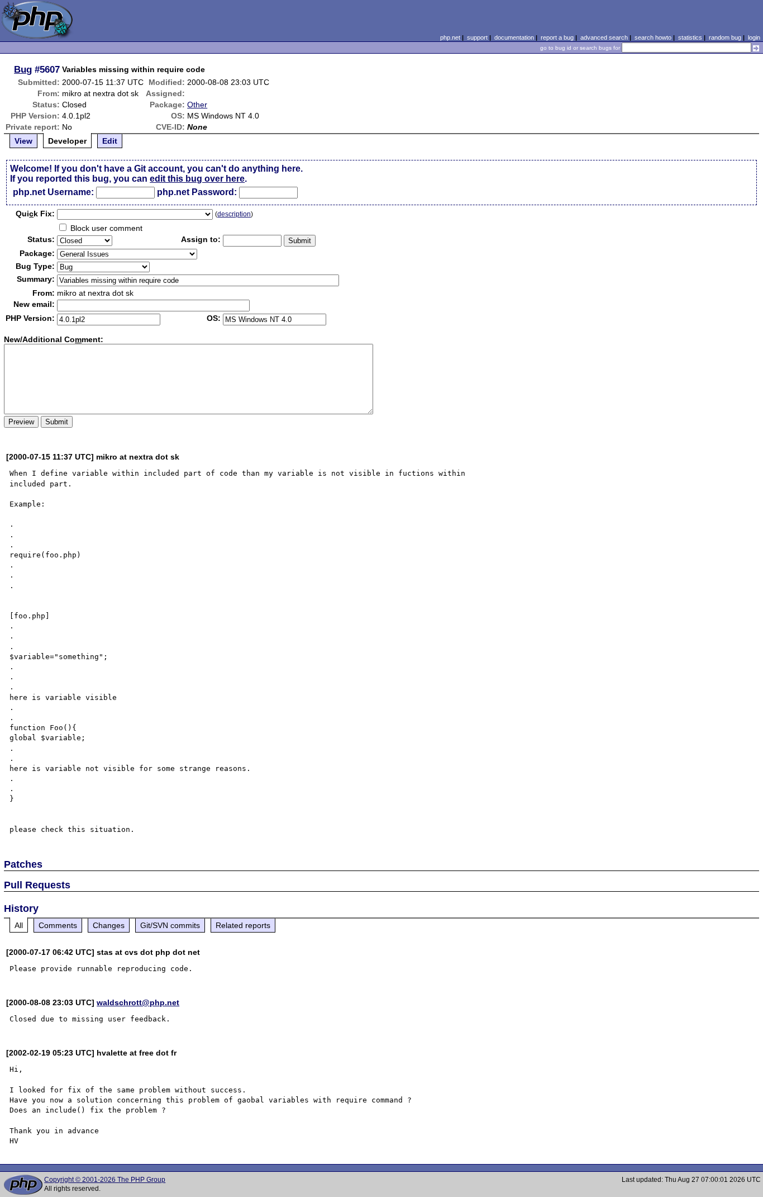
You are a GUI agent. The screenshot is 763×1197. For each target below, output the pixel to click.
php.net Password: (197, 192)
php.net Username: (53, 192)
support (477, 37)
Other (197, 104)
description (234, 214)
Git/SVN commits (170, 925)
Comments (58, 925)
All (19, 925)
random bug (725, 37)
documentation (514, 37)
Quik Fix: (35, 213)
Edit (109, 140)
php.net (450, 37)
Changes (109, 925)
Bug (23, 69)
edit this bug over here (197, 178)
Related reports (243, 925)
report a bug (557, 37)
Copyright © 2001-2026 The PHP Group (104, 1180)
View (23, 140)
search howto (653, 37)
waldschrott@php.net (138, 1002)
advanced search (604, 37)
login (754, 37)
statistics (690, 37)
